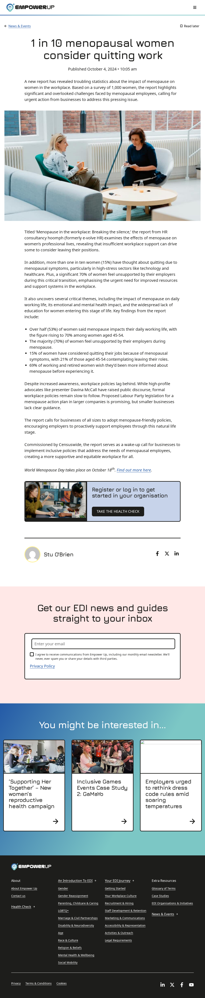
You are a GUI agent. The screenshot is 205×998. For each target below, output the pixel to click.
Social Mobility (67, 962)
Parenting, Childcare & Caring (78, 903)
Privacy (16, 983)
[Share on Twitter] (167, 554)
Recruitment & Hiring (119, 903)
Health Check (21, 906)
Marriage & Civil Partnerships (78, 918)
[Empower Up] (30, 7)
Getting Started (115, 888)
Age (60, 933)
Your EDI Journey (117, 880)
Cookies (61, 983)
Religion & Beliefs (70, 948)
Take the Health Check (118, 511)
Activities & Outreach (119, 933)
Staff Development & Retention (125, 910)
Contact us (18, 896)
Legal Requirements (118, 940)
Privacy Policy (42, 666)
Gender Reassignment (73, 896)
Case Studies (160, 896)
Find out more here (134, 470)
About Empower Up (24, 888)
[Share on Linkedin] (177, 554)
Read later (191, 26)
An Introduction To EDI (75, 880)
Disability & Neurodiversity (76, 925)
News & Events (19, 26)
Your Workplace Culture (121, 896)
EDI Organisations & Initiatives (172, 903)
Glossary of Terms (164, 888)
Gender (63, 888)
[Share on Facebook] (157, 554)
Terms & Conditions (38, 983)
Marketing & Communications (125, 918)
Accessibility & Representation (125, 925)
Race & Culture (68, 940)
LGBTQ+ (63, 910)
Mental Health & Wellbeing (76, 955)
